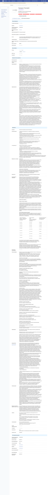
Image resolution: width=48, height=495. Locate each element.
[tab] (16, 18)
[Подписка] (42, 1)
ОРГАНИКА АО (21, 25)
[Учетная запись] (45, 1)
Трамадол (20, 29)
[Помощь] (43, 1)
